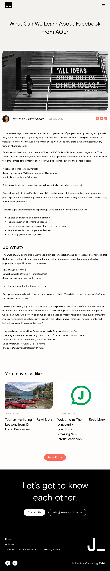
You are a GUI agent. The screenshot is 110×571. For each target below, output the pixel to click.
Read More (45, 420)
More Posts (55, 457)
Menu (102, 4)
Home (8, 539)
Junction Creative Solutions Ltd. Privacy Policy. (32, 549)
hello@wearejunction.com (67, 512)
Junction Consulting (8, 5)
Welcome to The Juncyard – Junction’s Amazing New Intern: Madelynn (69, 429)
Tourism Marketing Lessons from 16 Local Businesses (18, 425)
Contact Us (34, 512)
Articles (9, 544)
